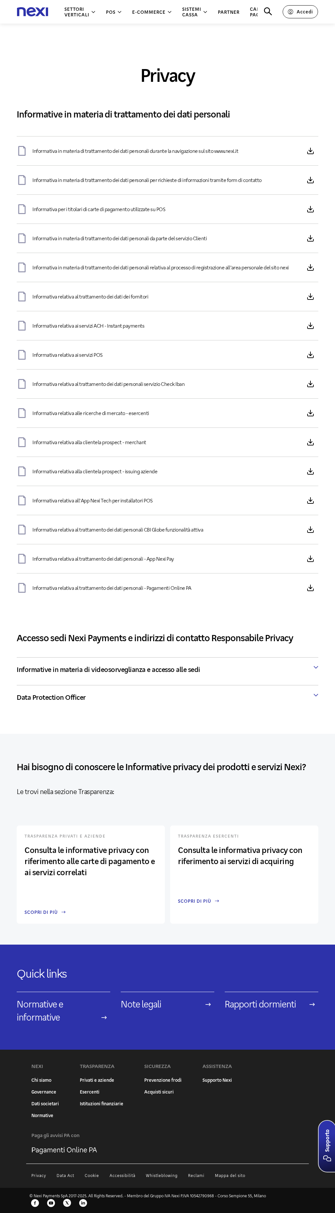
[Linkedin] (83, 1203)
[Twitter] (67, 1203)
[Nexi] (32, 12)
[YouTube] (51, 1203)
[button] (327, 1158)
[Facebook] (35, 1203)
